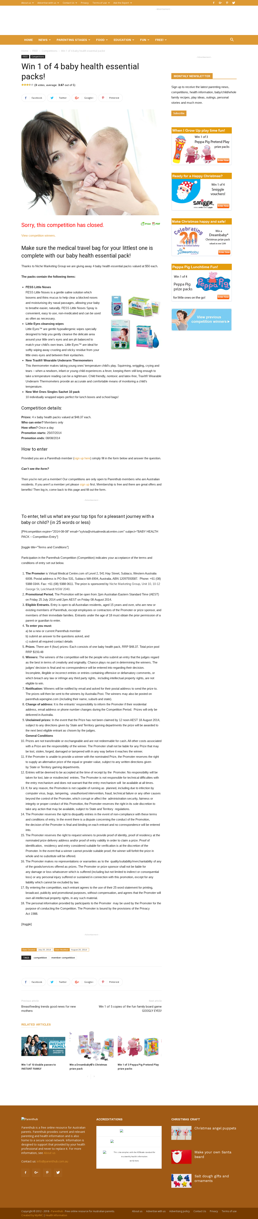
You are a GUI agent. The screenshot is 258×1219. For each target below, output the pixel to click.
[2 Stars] (25, 85)
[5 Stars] (32, 85)
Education (122, 40)
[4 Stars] (30, 85)
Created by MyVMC (32, 1215)
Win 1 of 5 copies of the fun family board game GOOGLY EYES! (130, 1009)
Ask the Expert (121, 2)
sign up (84, 484)
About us (26, 2)
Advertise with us (46, 2)
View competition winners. (38, 235)
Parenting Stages (72, 40)
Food (100, 40)
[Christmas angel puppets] (181, 1133)
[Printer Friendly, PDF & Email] (150, 223)
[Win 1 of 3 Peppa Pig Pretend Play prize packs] (140, 1046)
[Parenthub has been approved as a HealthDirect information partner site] (129, 1131)
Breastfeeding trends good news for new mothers (48, 1009)
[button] (232, 40)
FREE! (159, 40)
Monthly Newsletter (192, 76)
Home (28, 40)
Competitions (49, 51)
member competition (63, 957)
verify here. (134, 1161)
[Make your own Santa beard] (181, 1157)
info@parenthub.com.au (52, 1161)
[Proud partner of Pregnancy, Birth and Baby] (129, 1142)
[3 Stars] (27, 85)
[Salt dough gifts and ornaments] (181, 1181)
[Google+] (220, 3)
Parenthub (57, 1211)
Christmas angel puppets (215, 1128)
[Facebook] (214, 3)
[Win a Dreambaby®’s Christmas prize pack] (91, 1046)
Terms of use (100, 2)
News (43, 40)
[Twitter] (234, 3)
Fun (143, 40)
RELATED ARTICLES (36, 1024)
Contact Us (68, 2)
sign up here (82, 458)
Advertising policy (179, 1211)
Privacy (85, 2)
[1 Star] (22, 85)
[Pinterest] (227, 3)
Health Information (56, 1215)
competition (40, 957)
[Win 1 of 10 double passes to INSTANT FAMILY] (43, 1046)
